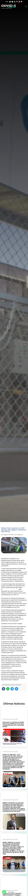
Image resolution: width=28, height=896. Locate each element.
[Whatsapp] (4, 892)
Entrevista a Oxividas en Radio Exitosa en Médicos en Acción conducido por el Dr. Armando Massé (13, 724)
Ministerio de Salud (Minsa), (10, 589)
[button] (3, 688)
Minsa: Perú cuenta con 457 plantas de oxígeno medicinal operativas (13, 530)
